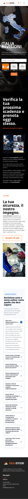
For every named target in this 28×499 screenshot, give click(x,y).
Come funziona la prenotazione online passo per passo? (12, 365)
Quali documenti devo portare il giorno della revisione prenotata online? (12, 430)
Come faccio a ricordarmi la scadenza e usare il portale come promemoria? (11, 419)
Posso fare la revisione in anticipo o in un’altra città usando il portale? (12, 396)
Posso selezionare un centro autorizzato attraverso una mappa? (12, 375)
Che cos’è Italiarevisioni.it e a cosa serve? (11, 322)
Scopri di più (12, 238)
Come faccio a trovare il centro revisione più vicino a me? (12, 357)
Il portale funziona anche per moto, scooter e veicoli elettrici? (11, 407)
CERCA (14, 74)
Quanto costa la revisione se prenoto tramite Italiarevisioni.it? (12, 386)
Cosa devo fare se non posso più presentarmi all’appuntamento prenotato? (12, 441)
